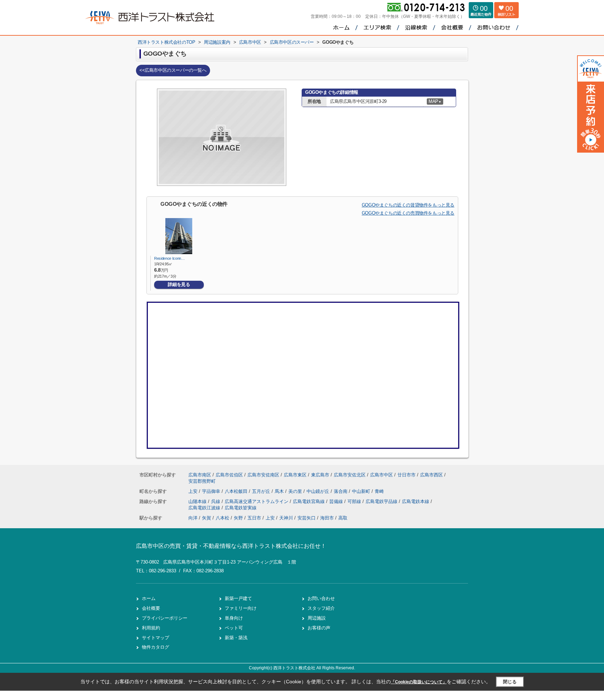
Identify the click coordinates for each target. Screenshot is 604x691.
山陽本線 (198, 501)
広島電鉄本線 (416, 501)
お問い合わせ (321, 598)
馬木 (280, 491)
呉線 (216, 501)
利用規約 (151, 627)
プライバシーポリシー (164, 618)
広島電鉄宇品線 (382, 501)
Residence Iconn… (169, 258)
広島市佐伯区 (229, 474)
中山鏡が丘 (319, 491)
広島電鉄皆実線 (241, 507)
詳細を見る (179, 284)
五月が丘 (262, 491)
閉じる (510, 681)
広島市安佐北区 (350, 474)
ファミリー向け (241, 608)
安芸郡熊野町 (202, 481)
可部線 (354, 501)
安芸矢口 (306, 518)
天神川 (286, 518)
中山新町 (362, 491)
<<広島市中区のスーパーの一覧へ (173, 70)
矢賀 (206, 518)
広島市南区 (199, 474)
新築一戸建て (238, 598)
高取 (342, 518)
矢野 (238, 518)
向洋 (192, 518)
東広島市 (320, 474)
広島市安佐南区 (263, 474)
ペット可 (234, 627)
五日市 (254, 518)
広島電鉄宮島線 (309, 501)
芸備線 (336, 501)
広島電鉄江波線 (205, 507)
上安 (193, 491)
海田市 (327, 518)
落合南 (341, 491)
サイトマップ (155, 637)
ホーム (149, 598)
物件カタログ (155, 647)
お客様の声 (319, 627)
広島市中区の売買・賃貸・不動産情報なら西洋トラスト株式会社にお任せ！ (231, 546)
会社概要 (151, 608)
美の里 (295, 491)
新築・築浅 (236, 637)
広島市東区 (295, 474)
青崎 (379, 491)
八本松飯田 (237, 491)
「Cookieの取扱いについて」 (419, 681)
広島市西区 (431, 474)
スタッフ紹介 (321, 608)
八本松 (222, 518)
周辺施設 (317, 618)
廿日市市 (406, 474)
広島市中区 (381, 474)
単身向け (234, 618)
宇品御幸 (212, 491)
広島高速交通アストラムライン (257, 501)
